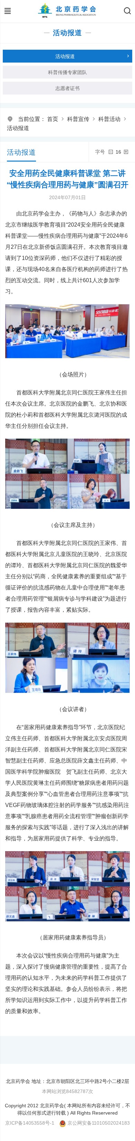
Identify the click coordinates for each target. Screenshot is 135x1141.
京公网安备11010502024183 (99, 1123)
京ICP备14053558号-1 (29, 1123)
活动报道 (18, 128)
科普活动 (109, 119)
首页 (52, 119)
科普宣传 (78, 119)
